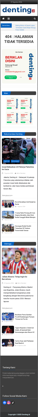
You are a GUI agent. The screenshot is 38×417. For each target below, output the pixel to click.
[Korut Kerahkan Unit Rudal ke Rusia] (8, 203)
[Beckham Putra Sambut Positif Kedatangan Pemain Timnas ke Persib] (8, 316)
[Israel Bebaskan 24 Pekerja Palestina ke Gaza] (19, 151)
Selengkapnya (7, 195)
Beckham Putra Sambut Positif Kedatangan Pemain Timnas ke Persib (24, 317)
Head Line (6, 161)
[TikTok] (13, 402)
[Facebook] (4, 402)
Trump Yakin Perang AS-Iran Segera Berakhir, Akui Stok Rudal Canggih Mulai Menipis (25, 215)
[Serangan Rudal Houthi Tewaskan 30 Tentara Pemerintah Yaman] (8, 227)
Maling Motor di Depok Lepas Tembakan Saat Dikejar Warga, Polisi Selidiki (26, 28)
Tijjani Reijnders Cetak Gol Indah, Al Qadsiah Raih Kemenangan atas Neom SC (25, 330)
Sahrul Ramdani (20, 173)
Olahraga (6, 271)
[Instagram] (9, 402)
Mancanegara (15, 161)
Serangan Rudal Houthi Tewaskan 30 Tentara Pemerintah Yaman (23, 228)
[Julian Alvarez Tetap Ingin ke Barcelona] (19, 260)
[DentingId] (19, 10)
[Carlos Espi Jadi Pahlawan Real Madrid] (8, 342)
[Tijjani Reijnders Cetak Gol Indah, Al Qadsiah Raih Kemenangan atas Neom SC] (8, 329)
